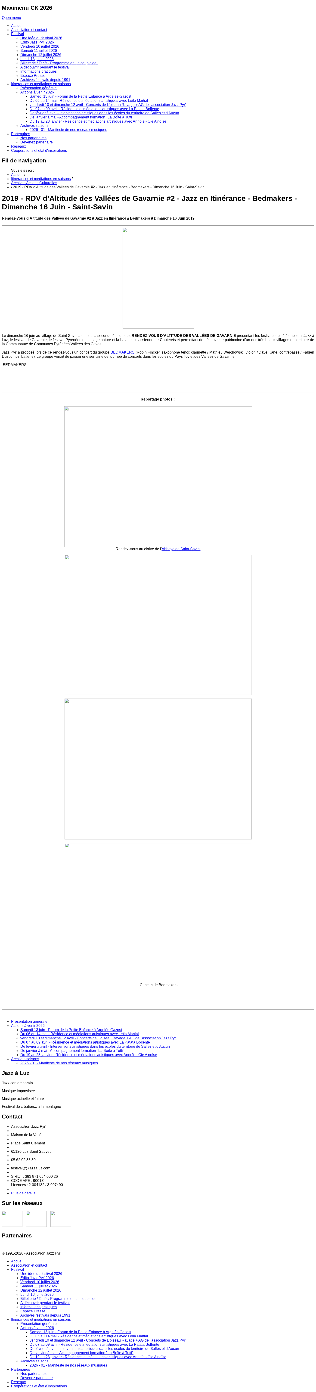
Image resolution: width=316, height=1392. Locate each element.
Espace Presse (32, 1311)
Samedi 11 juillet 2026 (38, 1286)
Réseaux (18, 1382)
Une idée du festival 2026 (41, 1274)
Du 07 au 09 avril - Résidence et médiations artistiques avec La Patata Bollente (85, 1042)
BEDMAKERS (123, 352)
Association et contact (29, 1265)
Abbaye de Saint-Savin (181, 549)
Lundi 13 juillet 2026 (37, 1294)
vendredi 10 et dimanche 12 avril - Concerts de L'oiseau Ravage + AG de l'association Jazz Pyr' (98, 1038)
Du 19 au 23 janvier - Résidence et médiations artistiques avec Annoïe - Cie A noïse (88, 1055)
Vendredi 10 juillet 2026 (39, 1282)
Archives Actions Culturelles (34, 183)
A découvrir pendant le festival (45, 1303)
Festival (17, 1269)
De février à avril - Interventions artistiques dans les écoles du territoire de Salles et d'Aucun (95, 1046)
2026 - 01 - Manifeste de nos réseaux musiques (59, 1063)
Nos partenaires (33, 1374)
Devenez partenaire (36, 1378)
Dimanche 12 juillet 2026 (40, 1290)
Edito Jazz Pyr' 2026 (37, 1278)
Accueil (17, 175)
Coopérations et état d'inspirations (39, 1386)
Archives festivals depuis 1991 (45, 1315)
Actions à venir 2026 (28, 1026)
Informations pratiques (38, 1307)
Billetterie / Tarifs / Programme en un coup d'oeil (59, 1299)
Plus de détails (23, 1193)
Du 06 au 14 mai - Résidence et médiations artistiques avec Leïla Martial (79, 1034)
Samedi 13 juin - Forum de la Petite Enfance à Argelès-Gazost (71, 1030)
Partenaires (20, 1369)
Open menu (11, 18)
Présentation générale (29, 1021)
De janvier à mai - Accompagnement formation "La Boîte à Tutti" (72, 1051)
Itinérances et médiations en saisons (41, 179)
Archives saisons (25, 1059)
